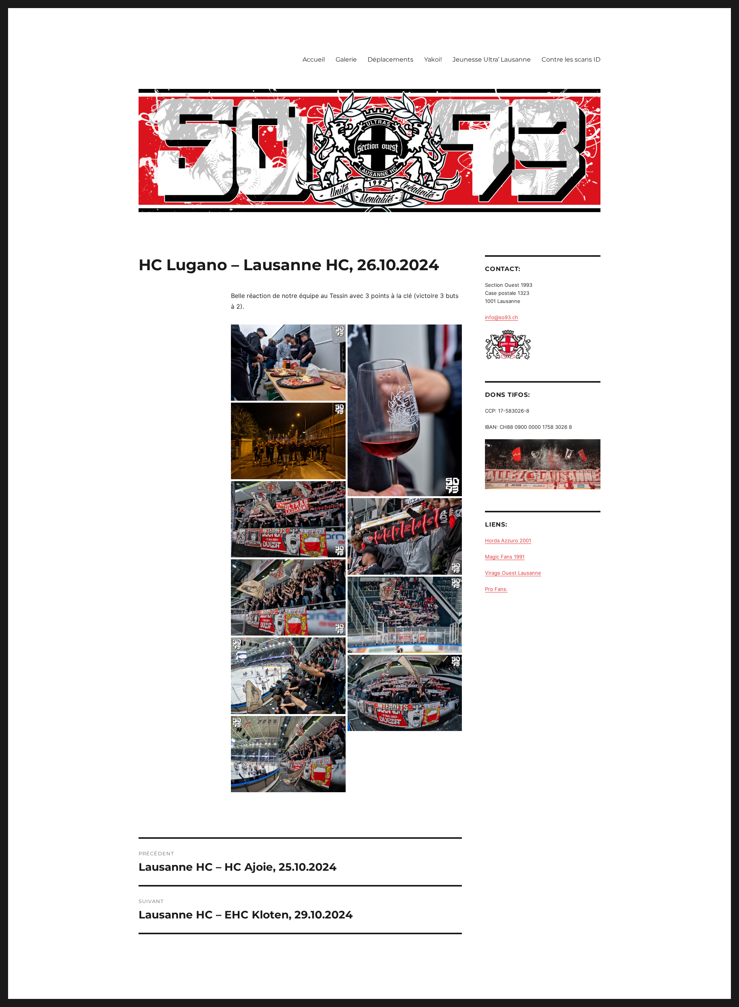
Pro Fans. (496, 589)
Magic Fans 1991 (505, 557)
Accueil (314, 59)
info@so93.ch (501, 317)
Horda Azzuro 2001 (508, 540)
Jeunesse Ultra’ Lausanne (492, 59)
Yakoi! (433, 59)
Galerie (346, 59)
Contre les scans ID (571, 59)
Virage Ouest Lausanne (513, 573)
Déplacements (390, 59)
